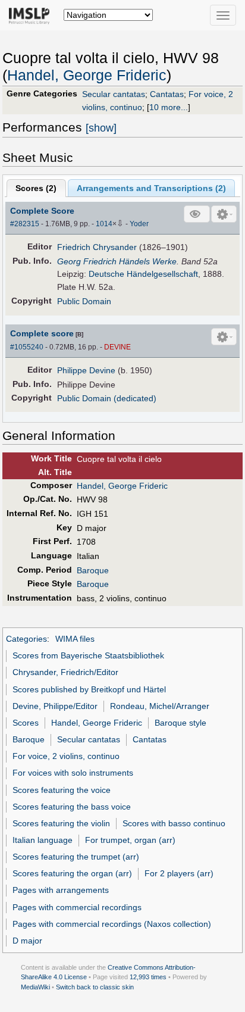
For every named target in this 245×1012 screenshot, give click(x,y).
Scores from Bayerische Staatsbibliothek (88, 655)
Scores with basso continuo (173, 823)
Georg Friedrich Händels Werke (117, 261)
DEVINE (117, 347)
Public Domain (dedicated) (106, 398)
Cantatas (167, 94)
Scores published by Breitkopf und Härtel (89, 689)
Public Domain (84, 301)
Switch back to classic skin (95, 987)
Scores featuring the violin (61, 823)
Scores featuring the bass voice (71, 806)
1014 (104, 224)
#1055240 (26, 347)
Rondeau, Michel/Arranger (159, 706)
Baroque (93, 570)
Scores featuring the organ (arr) (72, 873)
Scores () (35, 188)
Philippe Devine (86, 370)
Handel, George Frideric (87, 75)
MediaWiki (35, 987)
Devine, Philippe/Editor (55, 706)
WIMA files (75, 639)
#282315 (24, 224)
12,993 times (148, 976)
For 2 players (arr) (179, 873)
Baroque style (180, 722)
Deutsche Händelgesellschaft (143, 274)
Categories (26, 639)
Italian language (42, 840)
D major (27, 940)
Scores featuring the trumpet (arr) (75, 856)
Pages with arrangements (60, 890)
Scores (25, 722)
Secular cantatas (113, 94)
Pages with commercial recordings (77, 907)
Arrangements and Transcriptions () (151, 188)
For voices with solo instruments (72, 772)
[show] (101, 128)
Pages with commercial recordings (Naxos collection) (111, 924)
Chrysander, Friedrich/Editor (65, 672)
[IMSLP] (32, 15)
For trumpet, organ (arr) (130, 840)
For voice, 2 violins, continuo (66, 756)
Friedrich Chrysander (97, 247)
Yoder (139, 224)
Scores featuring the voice (61, 790)
